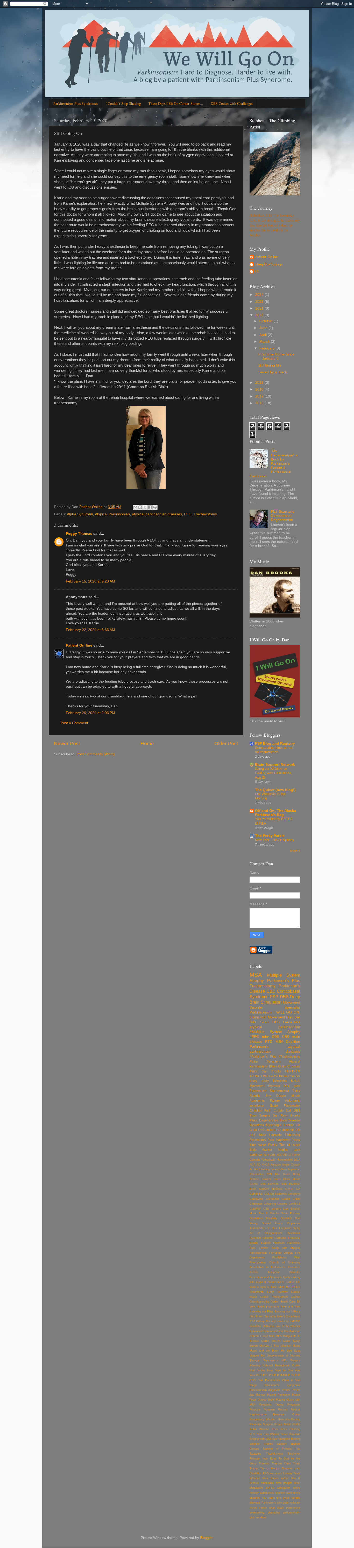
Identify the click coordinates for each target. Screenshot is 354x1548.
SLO (252, 1434)
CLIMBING (256, 1193)
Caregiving (256, 1198)
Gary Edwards (277, 1291)
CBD (270, 991)
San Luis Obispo (268, 1434)
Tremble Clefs (281, 1463)
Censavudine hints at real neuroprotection (274, 750)
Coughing (270, 1203)
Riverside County (289, 1419)
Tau (297, 1448)
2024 (260, 295)
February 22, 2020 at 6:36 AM (90, 630)
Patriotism (284, 1394)
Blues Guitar (277, 1066)
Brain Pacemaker (285, 1105)
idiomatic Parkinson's (263, 1502)
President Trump (271, 1404)
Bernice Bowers (260, 1179)
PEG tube (292, 1086)
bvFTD (270, 1487)
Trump (254, 1468)
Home (147, 743)
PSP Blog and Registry (275, 743)
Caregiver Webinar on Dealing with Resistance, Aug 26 (273, 773)
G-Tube (272, 1287)
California (281, 1193)
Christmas (256, 1203)
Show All (295, 850)
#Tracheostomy (289, 1056)
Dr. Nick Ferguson (278, 1228)
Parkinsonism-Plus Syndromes (75, 103)
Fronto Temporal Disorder (275, 1272)
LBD (277, 1130)
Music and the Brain (264, 1350)
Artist (283, 1169)
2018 (260, 389)
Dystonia (255, 1237)
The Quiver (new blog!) (275, 790)
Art (251, 1169)
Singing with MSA (260, 1438)
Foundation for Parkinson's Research (275, 1267)
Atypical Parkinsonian (112, 514)
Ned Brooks (258, 1370)
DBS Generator (286, 1022)
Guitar (274, 1301)
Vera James (270, 1478)
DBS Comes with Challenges (232, 103)
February (267, 348)
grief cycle (283, 1497)
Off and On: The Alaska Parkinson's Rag (275, 813)
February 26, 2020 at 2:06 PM (90, 713)
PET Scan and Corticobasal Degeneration (282, 516)
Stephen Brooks (261, 1443)
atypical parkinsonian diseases (157, 514)
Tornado (264, 1463)
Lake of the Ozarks (287, 1326)
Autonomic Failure (265, 1100)
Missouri (285, 1345)
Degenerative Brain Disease (279, 1120)
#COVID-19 (284, 1154)
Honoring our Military (287, 1311)
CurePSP (255, 1208)
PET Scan (258, 1135)
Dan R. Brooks (269, 1213)
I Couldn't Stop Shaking (123, 103)
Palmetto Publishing (284, 1135)
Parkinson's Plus (283, 980)
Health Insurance (268, 1306)
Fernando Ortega (281, 1252)
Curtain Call (282, 1110)
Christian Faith (260, 1110)
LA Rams (267, 1326)
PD (298, 1130)
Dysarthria (257, 1125)
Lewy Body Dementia (268, 1081)
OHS (259, 1375)
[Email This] (135, 507)
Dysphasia (293, 1233)
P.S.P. (272, 1375)
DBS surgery (272, 1208)
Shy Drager (275, 1096)
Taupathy (255, 1453)
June (263, 328)
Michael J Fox (269, 1345)
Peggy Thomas (79, 534)
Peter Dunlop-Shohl (262, 1399)
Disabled (286, 1218)
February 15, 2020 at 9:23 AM (90, 581)
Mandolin (288, 1130)
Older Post (226, 743)
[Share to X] (145, 507)
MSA (256, 974)
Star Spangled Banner (286, 1438)
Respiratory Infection (263, 1419)
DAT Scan (259, 1022)
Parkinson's (259, 1047)
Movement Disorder (265, 1086)
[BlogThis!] (140, 507)
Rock (275, 1429)
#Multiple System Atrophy (275, 1032)
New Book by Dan (280, 1370)
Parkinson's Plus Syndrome (270, 1140)
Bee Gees (282, 1174)
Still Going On (269, 365)
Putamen (269, 1409)
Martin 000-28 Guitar (276, 1340)
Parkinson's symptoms (282, 1385)
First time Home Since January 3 (276, 356)
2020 (260, 315)
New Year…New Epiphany (274, 840)
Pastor (286, 1390)
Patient (271, 1394)
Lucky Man (267, 1336)
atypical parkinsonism (275, 1027)
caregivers (284, 1487)
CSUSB (269, 1193)
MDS (279, 1336)
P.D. (265, 1375)
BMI (269, 1174)
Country (282, 1203)
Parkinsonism (261, 1012)
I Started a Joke (272, 1316)
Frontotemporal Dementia (266, 1277)
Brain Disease (269, 1184)
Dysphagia (273, 1125)
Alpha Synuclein (80, 514)
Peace (296, 1394)
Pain (260, 1380)
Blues (277, 1179)
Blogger (206, 1538)
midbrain (294, 1502)
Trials (296, 1463)
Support (281, 1443)
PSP (274, 996)
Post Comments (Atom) (95, 754)
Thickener (293, 1453)
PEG (188, 514)
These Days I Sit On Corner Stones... (175, 103)
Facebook (293, 1242)
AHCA (265, 1164)
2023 (260, 302)
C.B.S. (289, 1188)
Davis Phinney (290, 1213)
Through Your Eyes (263, 1458)
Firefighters (279, 1257)
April (263, 335)
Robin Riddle (292, 1424)
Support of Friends (277, 1448)
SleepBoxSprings (269, 264)
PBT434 (282, 1375)
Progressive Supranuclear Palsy (275, 1091)
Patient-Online (266, 257)
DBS (284, 996)
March (265, 342)
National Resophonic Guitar (281, 1365)
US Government (272, 1473)
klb (257, 271)
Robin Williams (259, 1429)
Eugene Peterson (273, 1242)
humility (295, 1497)
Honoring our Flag (261, 1311)
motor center (258, 1507)
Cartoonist (272, 1198)
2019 (260, 383)
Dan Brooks (271, 1071)
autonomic (267, 1482)
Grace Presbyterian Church (280, 1296)
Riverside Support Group (266, 1424)
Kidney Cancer (289, 1076)
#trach (295, 1096)
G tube (261, 1287)
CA (298, 1188)
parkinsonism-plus (262, 1154)
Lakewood (256, 1331)
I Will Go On (269, 1076)
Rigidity (255, 1096)
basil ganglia (283, 1482)
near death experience (284, 1507)
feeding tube (289, 1150)
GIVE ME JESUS (289, 1287)
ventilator (261, 1517)
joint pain (282, 1502)
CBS (275, 1037)
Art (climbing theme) (266, 1169)
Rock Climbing (290, 1429)
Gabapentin (257, 1291)
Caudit (286, 1198)
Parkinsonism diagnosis (265, 1390)
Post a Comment (74, 723)
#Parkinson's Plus (263, 1056)
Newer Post (67, 743)
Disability (271, 1218)
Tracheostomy (205, 514)
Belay (296, 1174)
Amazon (276, 1164)
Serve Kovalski (290, 1434)
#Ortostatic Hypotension (276, 1159)
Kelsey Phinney (266, 1321)
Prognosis (293, 1404)
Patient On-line (79, 645)
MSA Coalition (287, 1042)
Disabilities (256, 1218)
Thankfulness (274, 1453)
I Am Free (256, 1316)
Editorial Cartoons (274, 1237)
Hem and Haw (290, 1306)
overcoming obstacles (265, 1512)
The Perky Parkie (270, 836)
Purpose (255, 1409)
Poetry (272, 1145)
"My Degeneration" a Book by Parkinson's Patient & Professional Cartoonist (274, 463)
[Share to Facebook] (150, 507)
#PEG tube (259, 1037)
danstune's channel (272, 1492)
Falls (253, 1247)
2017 (260, 396)
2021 (260, 308)
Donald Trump (272, 1223)
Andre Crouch (291, 1164)
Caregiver (294, 1193)
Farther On (292, 1125)
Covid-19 (294, 1203)
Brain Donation (290, 1184)
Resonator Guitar (286, 1414)
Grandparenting (259, 1301)
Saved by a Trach (272, 372)
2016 (260, 403)
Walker (267, 1150)
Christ (296, 1198)
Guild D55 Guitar (261, 1130)
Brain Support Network (275, 764)
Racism (282, 1409)
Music (296, 1345)
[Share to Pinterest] (155, 507)
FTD (268, 1042)
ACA (252, 1164)
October (266, 321)
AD (258, 1164)
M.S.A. (295, 1081)
